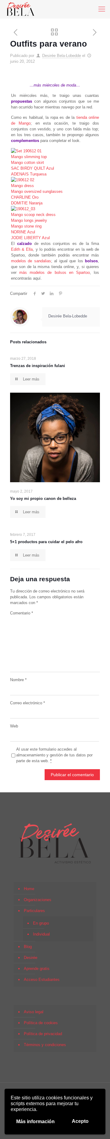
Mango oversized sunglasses (37, 191)
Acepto (80, 1121)
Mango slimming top (29, 156)
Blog (28, 946)
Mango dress (22, 185)
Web (14, 726)
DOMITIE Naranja (26, 203)
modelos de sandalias (31, 261)
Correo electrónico (27, 703)
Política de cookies (41, 1023)
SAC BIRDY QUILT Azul (32, 168)
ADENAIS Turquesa (28, 174)
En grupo (41, 923)
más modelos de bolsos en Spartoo (54, 272)
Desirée (30, 957)
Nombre (18, 679)
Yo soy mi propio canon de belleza (43, 498)
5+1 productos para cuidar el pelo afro (46, 541)
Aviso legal (33, 1012)
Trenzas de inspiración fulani (37, 365)
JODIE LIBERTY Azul (30, 237)
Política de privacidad (43, 1033)
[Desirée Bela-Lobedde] (21, 9)
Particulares (34, 910)
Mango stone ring (26, 226)
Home (29, 888)
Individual (41, 934)
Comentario (21, 613)
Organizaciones (37, 899)
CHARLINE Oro (24, 197)
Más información (35, 1121)
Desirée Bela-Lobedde (61, 55)
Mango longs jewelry (29, 220)
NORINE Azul (23, 232)
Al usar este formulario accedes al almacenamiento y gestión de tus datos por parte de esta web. (54, 755)
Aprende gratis (37, 968)
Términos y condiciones (45, 1044)
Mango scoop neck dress (33, 214)
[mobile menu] (102, 9)
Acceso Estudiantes (42, 979)
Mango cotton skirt (27, 162)
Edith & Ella (22, 249)
